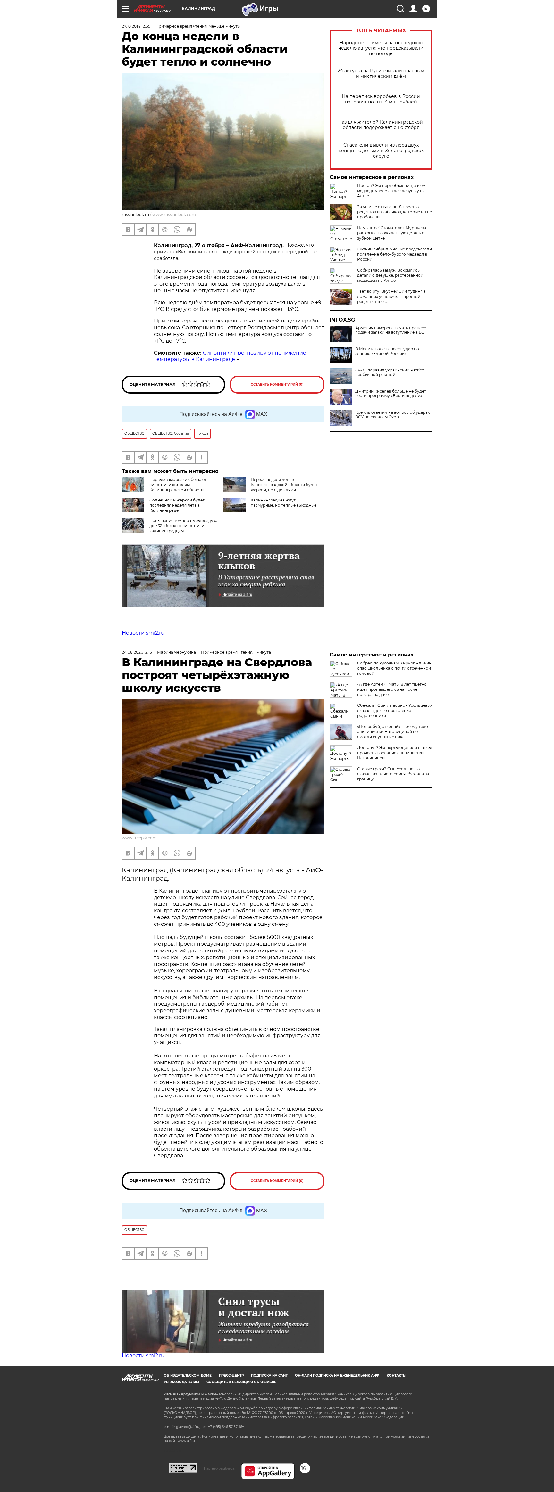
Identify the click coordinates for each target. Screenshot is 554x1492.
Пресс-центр (231, 1376)
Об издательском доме (188, 1376)
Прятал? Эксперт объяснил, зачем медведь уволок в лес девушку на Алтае (391, 190)
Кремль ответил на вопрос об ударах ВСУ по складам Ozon (392, 414)
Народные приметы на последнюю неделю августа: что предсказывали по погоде (381, 48)
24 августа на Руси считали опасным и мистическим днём (381, 73)
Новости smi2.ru (143, 633)
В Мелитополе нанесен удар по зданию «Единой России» (387, 351)
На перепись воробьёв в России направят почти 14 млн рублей (381, 99)
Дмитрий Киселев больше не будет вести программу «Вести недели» (390, 393)
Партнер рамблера (219, 1468)
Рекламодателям (181, 1382)
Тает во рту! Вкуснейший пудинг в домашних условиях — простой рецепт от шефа (391, 296)
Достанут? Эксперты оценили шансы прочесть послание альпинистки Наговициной (394, 752)
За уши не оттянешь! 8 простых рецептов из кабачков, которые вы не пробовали (394, 211)
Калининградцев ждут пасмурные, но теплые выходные (283, 503)
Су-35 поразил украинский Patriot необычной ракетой (389, 372)
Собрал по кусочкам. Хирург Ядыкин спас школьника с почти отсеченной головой (394, 668)
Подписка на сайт (269, 1376)
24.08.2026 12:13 (137, 652)
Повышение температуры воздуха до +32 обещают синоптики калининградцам (183, 525)
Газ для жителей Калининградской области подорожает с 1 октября (381, 124)
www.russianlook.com (174, 214)
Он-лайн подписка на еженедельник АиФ (337, 1376)
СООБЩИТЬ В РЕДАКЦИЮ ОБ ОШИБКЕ (241, 1382)
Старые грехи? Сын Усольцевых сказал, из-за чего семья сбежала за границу (393, 773)
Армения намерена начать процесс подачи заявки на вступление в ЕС (390, 330)
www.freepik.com (139, 838)
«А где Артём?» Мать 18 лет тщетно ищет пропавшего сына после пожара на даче (392, 689)
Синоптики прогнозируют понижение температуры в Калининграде (230, 356)
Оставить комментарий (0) (277, 384)
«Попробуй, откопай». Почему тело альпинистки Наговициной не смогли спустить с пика (392, 731)
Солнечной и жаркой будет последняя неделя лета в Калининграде (177, 505)
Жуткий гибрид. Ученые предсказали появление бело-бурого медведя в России (394, 254)
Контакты (396, 1376)
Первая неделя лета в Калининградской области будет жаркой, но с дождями (284, 484)
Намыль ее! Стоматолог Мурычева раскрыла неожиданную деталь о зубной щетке (391, 233)
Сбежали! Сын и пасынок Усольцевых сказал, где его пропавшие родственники (394, 710)
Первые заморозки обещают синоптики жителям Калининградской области (177, 484)
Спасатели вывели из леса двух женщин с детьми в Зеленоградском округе (381, 151)
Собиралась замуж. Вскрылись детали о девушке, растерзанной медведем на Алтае (390, 275)
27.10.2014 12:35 (136, 26)
